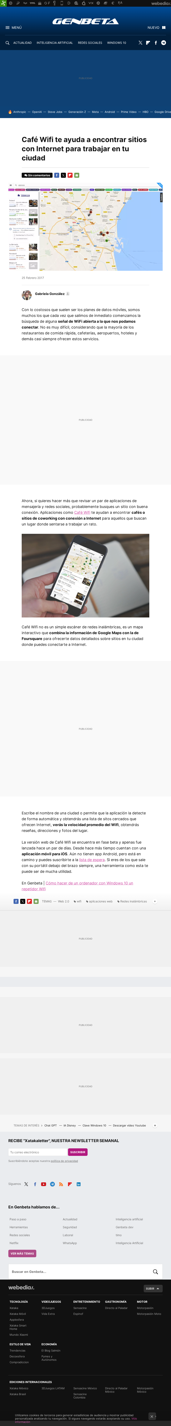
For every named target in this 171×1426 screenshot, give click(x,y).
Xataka (14, 1308)
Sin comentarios (39, 175)
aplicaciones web (101, 901)
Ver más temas (22, 1253)
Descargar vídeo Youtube (129, 1125)
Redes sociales (20, 1235)
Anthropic (19, 111)
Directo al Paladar (116, 1308)
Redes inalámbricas (133, 901)
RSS (61, 1183)
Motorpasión (145, 1308)
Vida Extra (48, 1313)
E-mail (76, 175)
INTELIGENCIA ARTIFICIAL (55, 42)
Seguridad (70, 1227)
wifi (79, 901)
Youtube (43, 1183)
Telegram (163, 42)
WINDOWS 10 (116, 42)
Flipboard (148, 42)
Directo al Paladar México (116, 1390)
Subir (150, 1288)
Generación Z (77, 111)
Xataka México (19, 1388)
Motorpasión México (145, 1390)
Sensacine (80, 1308)
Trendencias (17, 1350)
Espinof (78, 1313)
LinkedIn (78, 1183)
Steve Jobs (55, 111)
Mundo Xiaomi (19, 1334)
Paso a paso (18, 1219)
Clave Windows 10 (95, 1125)
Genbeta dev (124, 1227)
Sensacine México (85, 1388)
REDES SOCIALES (90, 42)
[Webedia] (21, 1287)
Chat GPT (51, 1125)
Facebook (155, 42)
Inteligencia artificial (129, 1219)
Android (110, 111)
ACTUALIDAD (22, 42)
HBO (145, 111)
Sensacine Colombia (80, 1395)
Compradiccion (19, 1362)
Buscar (155, 1271)
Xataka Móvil (18, 1313)
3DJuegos (48, 1308)
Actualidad (70, 1219)
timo (119, 1235)
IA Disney (70, 1125)
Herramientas (19, 1227)
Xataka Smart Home (18, 1327)
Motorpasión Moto (149, 1313)
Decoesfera (17, 1356)
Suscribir (77, 1152)
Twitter (140, 42)
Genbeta (86, 21)
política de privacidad (64, 1161)
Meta (95, 111)
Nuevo (153, 27)
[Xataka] (3, 3)
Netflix (14, 1243)
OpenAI (37, 111)
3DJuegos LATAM (53, 1388)
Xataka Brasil (18, 1394)
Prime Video (129, 111)
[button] (52, 293)
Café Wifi (82, 512)
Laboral (68, 1235)
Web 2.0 (63, 901)
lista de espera (92, 860)
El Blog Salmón (50, 1350)
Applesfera (17, 1319)
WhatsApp (70, 1243)
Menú (17, 27)
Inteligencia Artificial (129, 1243)
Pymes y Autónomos (49, 1358)
